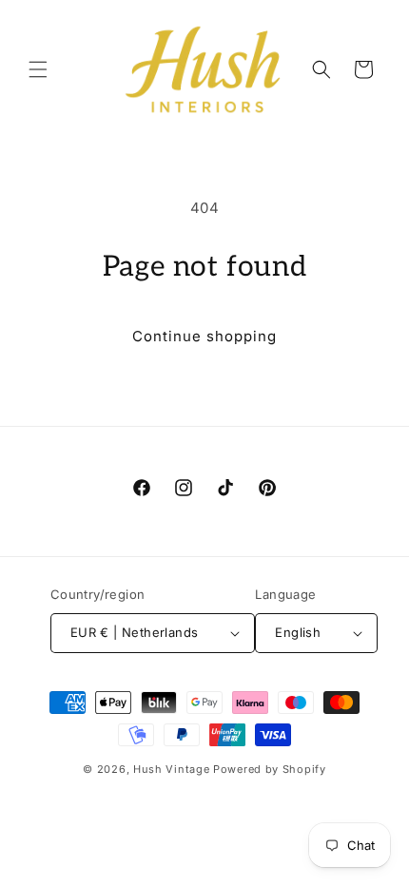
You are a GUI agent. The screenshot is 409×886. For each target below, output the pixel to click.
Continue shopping (204, 336)
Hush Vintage (171, 769)
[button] (38, 69)
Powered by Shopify (269, 769)
